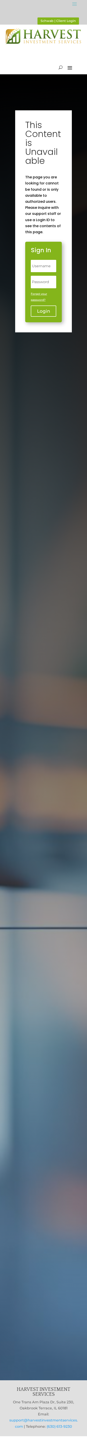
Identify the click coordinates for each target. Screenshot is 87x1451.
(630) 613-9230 (59, 1426)
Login (43, 311)
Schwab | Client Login (58, 21)
